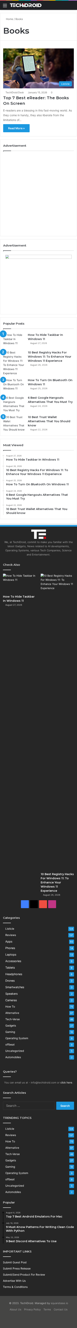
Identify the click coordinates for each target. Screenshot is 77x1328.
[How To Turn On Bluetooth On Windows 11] (14, 385)
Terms (47, 1309)
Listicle (9, 928)
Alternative (12, 1012)
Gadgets (10, 1025)
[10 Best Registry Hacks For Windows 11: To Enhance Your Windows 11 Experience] (14, 362)
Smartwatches (14, 987)
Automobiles (13, 1057)
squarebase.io (59, 1303)
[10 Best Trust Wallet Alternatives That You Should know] (14, 423)
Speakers (11, 993)
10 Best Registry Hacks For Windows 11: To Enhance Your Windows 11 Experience (49, 357)
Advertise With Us (14, 1280)
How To (10, 1006)
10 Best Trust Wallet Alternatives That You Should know (49, 421)
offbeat (10, 1044)
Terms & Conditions (15, 1286)
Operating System (16, 1038)
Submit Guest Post (15, 1262)
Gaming (10, 1031)
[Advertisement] (38, 193)
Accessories (13, 961)
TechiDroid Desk (15, 92)
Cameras (11, 1000)
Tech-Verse (12, 1019)
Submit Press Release (17, 1268)
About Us (15, 1309)
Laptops (10, 954)
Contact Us (61, 1309)
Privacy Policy (32, 1309)
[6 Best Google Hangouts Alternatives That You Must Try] (14, 404)
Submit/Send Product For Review (24, 1274)
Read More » (16, 128)
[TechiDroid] (25, 5)
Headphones (13, 974)
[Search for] (72, 6)
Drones (10, 980)
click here (66, 1082)
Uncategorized (14, 1050)
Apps (8, 941)
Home (9, 19)
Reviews (10, 935)
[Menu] (5, 6)
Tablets (10, 967)
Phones (10, 948)
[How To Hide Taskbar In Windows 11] (14, 340)
